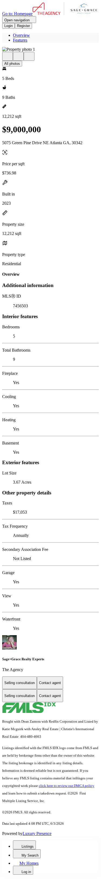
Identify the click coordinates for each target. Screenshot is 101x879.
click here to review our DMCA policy (66, 786)
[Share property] (29, 56)
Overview (21, 35)
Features (20, 40)
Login (8, 26)
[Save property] (18, 56)
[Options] (7, 56)
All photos (12, 64)
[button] (50, 49)
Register (23, 26)
